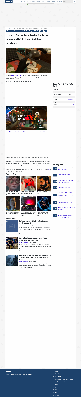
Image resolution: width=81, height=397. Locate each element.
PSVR (73, 89)
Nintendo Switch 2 (67, 167)
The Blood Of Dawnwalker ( (64, 174)
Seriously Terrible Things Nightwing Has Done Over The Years (43, 213)
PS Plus (29, 1)
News (33, 1)
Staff (55, 389)
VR (74, 99)
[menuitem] (21, 1)
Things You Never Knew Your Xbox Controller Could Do (27, 192)
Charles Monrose (23, 225)
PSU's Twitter (57, 376)
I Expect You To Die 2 (11, 31)
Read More (64, 107)
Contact (56, 384)
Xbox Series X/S (65, 169)
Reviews (48, 1)
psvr (45, 31)
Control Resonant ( (62, 207)
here (49, 169)
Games (53, 1)
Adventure (70, 99)
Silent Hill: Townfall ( (62, 202)
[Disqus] (28, 319)
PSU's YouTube (58, 373)
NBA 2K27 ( (60, 167)
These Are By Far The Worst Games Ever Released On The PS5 (12, 193)
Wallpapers (59, 1)
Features (38, 1)
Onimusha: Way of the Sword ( (65, 180)
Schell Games (72, 92)
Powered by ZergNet (48, 174)
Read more (21, 233)
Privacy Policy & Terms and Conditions (63, 379)
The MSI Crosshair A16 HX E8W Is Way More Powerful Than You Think (28, 213)
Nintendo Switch (66, 194)
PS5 (24, 1)
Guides (43, 1)
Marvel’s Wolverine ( (63, 187)
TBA (74, 104)
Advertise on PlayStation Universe (62, 381)
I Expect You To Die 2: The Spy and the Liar (28, 31)
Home (21, 1)
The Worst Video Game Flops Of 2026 (44, 192)
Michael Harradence (11, 46)
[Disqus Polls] (28, 288)
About (55, 387)
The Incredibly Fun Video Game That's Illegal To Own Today (13, 212)
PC (73, 167)
